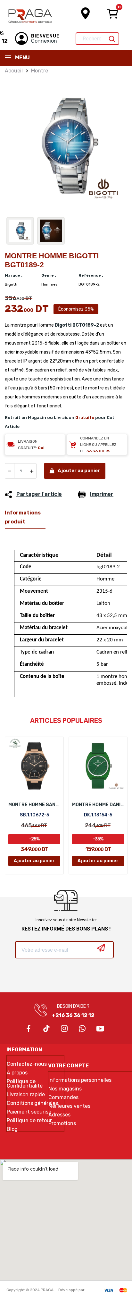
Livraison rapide (26, 1094)
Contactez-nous (27, 1064)
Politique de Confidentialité (25, 1083)
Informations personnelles (79, 1080)
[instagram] (64, 1029)
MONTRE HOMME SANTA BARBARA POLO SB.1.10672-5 (34, 804)
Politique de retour (29, 1120)
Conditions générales (32, 1103)
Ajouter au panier (79, 470)
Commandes (63, 1097)
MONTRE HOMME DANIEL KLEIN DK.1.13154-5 (98, 804)
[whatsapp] (82, 1029)
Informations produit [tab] (23, 517)
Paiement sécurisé (29, 1112)
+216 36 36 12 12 (73, 1015)
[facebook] (28, 1029)
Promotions (62, 1123)
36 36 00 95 (98, 451)
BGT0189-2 (85, 325)
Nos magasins (65, 1089)
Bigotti (63, 325)
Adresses (59, 1115)
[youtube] (100, 1029)
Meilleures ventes (69, 1106)
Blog (12, 1129)
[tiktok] (46, 1029)
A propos (17, 1073)
